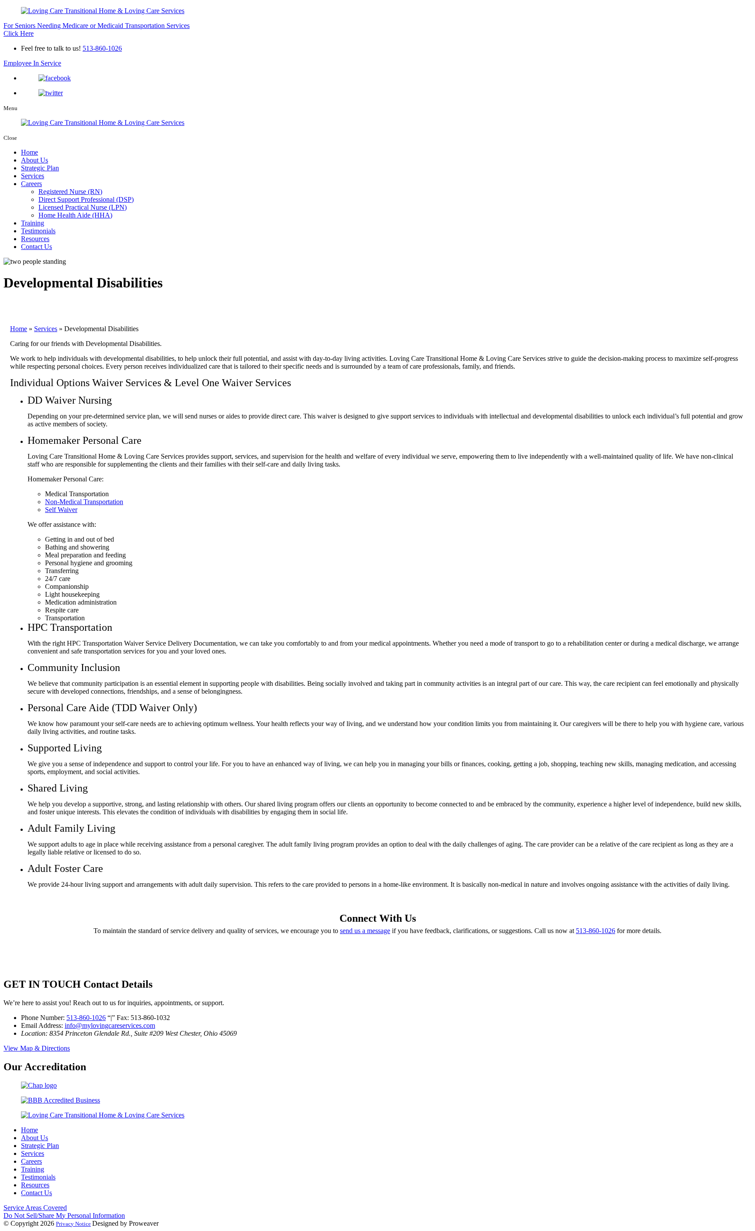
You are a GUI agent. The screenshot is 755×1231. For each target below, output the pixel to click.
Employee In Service (32, 63)
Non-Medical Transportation (84, 501)
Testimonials (38, 231)
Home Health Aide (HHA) (75, 215)
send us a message (365, 930)
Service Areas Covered (35, 1207)
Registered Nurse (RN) (70, 191)
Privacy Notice (73, 1224)
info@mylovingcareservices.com (110, 1025)
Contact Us (36, 246)
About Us (34, 160)
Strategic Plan (40, 168)
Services (32, 176)
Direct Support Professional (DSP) (86, 199)
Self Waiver (61, 509)
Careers (31, 183)
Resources (35, 238)
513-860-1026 (102, 48)
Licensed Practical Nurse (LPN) (82, 207)
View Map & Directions (36, 1048)
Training (32, 223)
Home (29, 152)
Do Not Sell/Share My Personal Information (64, 1215)
